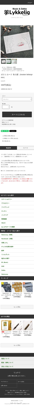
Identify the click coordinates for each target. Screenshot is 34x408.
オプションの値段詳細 (7, 120)
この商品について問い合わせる (10, 138)
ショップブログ (19, 394)
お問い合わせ (4, 385)
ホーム (3, 67)
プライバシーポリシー (9, 394)
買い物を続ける (6, 141)
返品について (5, 122)
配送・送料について (24, 390)
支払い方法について (14, 390)
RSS (25, 394)
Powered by (7, 403)
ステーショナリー (11, 70)
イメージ (25, 148)
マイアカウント (4, 381)
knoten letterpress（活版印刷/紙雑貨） (13, 69)
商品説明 (8, 148)
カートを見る (21, 381)
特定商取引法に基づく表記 (8, 124)
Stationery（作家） (12, 67)
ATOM (28, 394)
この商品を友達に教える (8, 135)
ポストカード (20, 70)
